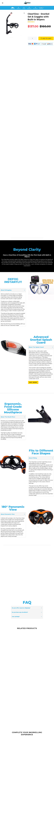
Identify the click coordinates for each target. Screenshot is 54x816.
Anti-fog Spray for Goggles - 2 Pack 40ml (19, 781)
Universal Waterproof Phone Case (17, 754)
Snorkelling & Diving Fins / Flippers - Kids (19, 808)
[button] (31, 21)
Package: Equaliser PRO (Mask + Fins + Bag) (20, 646)
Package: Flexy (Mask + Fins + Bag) (18, 717)
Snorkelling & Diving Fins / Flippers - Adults (19, 795)
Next (24, 24)
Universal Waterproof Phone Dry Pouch (19, 741)
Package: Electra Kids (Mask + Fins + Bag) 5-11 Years (23, 682)
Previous (2, 24)
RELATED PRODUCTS (27, 628)
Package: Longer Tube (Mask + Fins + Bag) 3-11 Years (22, 693)
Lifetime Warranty (36, 781)
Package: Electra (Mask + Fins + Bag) (18, 635)
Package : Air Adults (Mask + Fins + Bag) (19, 658)
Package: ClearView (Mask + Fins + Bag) (19, 670)
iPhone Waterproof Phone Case (37, 754)
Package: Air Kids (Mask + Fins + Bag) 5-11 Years (21, 705)
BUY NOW (33, 382)
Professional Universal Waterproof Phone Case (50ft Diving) (24, 768)
